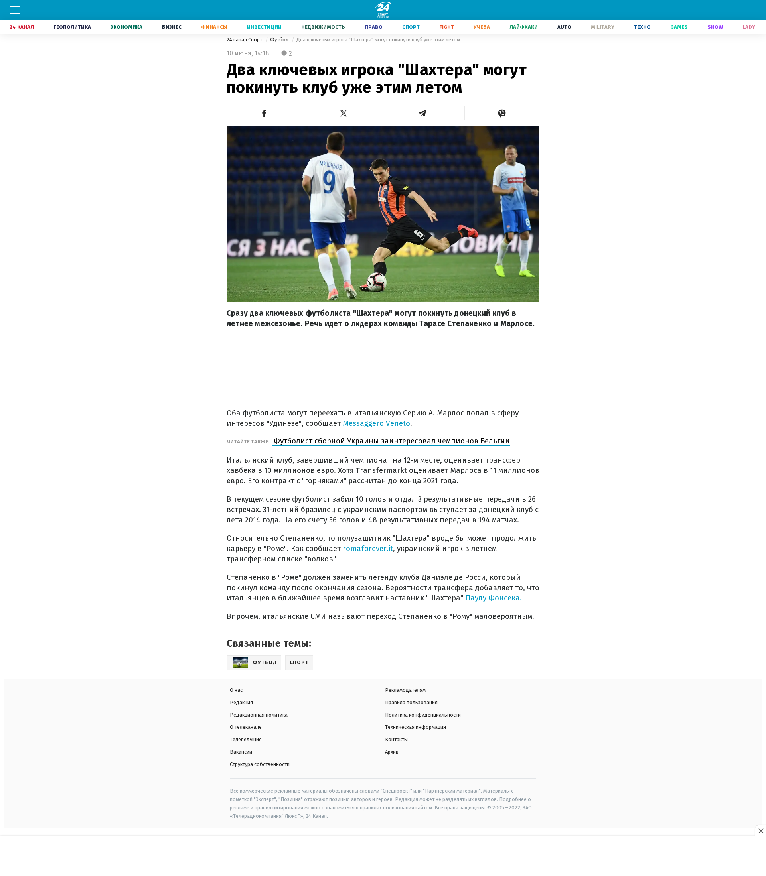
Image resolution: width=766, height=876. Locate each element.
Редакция (241, 702)
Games (679, 27)
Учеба (482, 27)
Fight (446, 27)
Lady (748, 27)
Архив (392, 752)
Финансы (214, 27)
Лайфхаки (523, 27)
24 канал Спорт (245, 39)
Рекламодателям (405, 690)
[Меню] (15, 10)
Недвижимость (323, 27)
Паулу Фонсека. (493, 597)
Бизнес (172, 27)
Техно (642, 27)
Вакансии (241, 752)
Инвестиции (264, 27)
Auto (564, 27)
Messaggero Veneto (376, 423)
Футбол (280, 39)
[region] (383, 856)
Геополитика (72, 27)
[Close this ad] (760, 830)
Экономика (126, 27)
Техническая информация (415, 727)
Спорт (411, 27)
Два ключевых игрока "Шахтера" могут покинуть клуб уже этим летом (378, 39)
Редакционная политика (259, 715)
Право (374, 27)
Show (715, 27)
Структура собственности (260, 764)
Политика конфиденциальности (423, 715)
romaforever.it (368, 548)
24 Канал (22, 27)
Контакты (396, 739)
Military (602, 27)
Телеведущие (246, 739)
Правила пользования (411, 702)
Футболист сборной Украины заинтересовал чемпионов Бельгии (391, 440)
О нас (236, 690)
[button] (264, 113)
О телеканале (246, 727)
